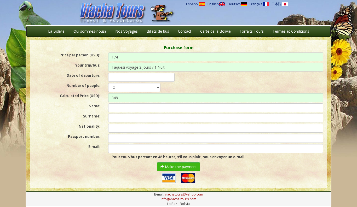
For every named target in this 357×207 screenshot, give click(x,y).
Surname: (91, 116)
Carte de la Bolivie (215, 31)
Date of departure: (83, 75)
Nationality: (89, 126)
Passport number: (84, 136)
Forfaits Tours (252, 31)
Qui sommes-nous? (89, 31)
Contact (184, 31)
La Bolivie (56, 31)
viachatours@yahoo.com (184, 194)
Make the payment (180, 166)
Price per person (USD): (80, 55)
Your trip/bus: (87, 65)
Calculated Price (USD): (80, 95)
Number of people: (83, 85)
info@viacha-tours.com (178, 199)
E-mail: (94, 146)
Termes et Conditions (291, 31)
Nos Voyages (126, 31)
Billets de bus (158, 31)
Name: (94, 106)
